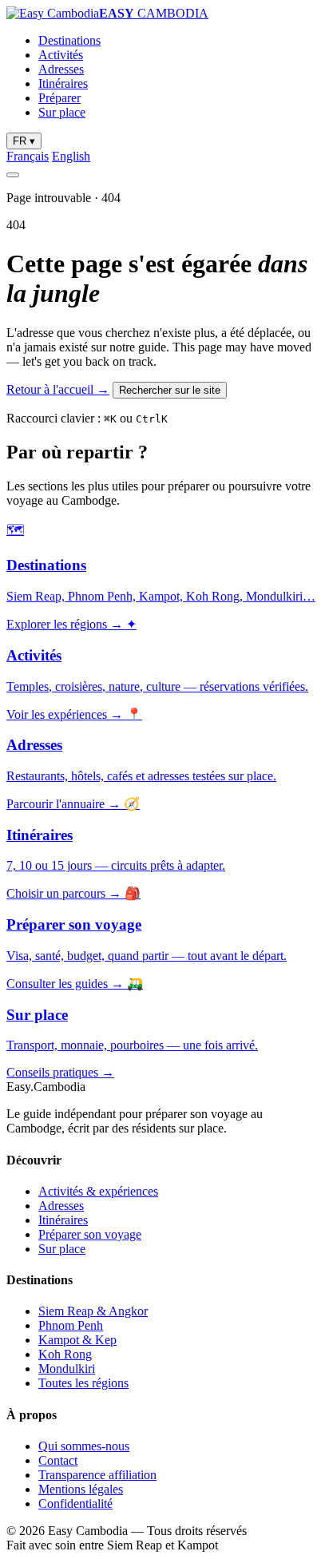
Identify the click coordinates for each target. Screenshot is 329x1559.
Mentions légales (80, 1489)
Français (27, 156)
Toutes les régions (83, 1383)
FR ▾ (24, 141)
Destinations (69, 40)
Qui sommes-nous (83, 1446)
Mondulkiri (66, 1368)
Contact (57, 1460)
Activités (60, 54)
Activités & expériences (98, 1191)
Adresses (61, 69)
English (71, 156)
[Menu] (12, 175)
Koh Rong (65, 1354)
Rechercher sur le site (169, 390)
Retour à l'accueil (57, 389)
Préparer (59, 98)
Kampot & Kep (77, 1340)
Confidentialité (75, 1503)
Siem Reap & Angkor (93, 1311)
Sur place (61, 112)
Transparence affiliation (97, 1475)
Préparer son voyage (89, 1234)
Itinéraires (63, 83)
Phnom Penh (70, 1325)
